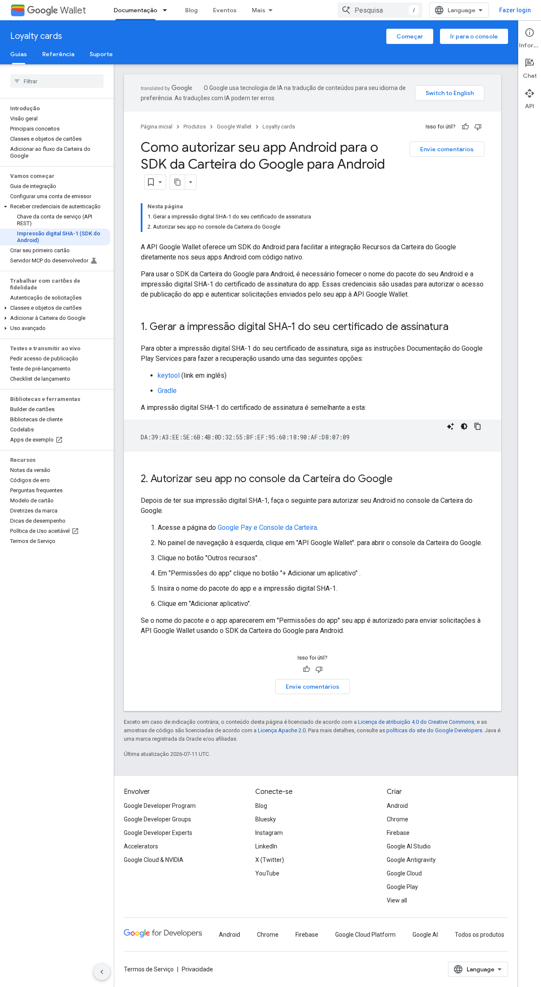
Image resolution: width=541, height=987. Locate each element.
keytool (169, 375)
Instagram (269, 832)
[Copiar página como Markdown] (177, 182)
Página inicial (156, 126)
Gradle (167, 391)
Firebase (398, 832)
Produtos (194, 126)
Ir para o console (474, 36)
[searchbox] (57, 81)
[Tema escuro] (464, 426)
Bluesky (265, 819)
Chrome (397, 819)
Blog (191, 10)
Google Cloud (404, 873)
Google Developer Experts (158, 832)
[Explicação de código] (450, 426)
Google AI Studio (409, 846)
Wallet (73, 10)
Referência (58, 54)
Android (397, 805)
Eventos (225, 10)
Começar (409, 36)
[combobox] (380, 10)
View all (397, 900)
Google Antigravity (411, 859)
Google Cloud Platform (365, 934)
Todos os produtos (479, 934)
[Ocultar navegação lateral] (101, 971)
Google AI (425, 934)
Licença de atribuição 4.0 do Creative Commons (416, 722)
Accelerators (141, 846)
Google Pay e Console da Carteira (267, 527)
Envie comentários (447, 149)
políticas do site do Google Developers (434, 730)
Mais (258, 10)
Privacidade (197, 969)
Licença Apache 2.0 (282, 730)
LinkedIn (266, 846)
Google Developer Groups (157, 819)
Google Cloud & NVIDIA (153, 859)
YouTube (267, 873)
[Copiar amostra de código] (477, 426)
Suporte (101, 54)
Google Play (402, 886)
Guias (18, 54)
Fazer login (515, 10)
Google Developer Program (160, 805)
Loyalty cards (36, 36)
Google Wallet (234, 126)
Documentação (135, 10)
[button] (55, 207)
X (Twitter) (269, 859)
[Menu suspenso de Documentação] (167, 10)
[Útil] (465, 126)
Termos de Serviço (149, 969)
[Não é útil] (478, 126)
